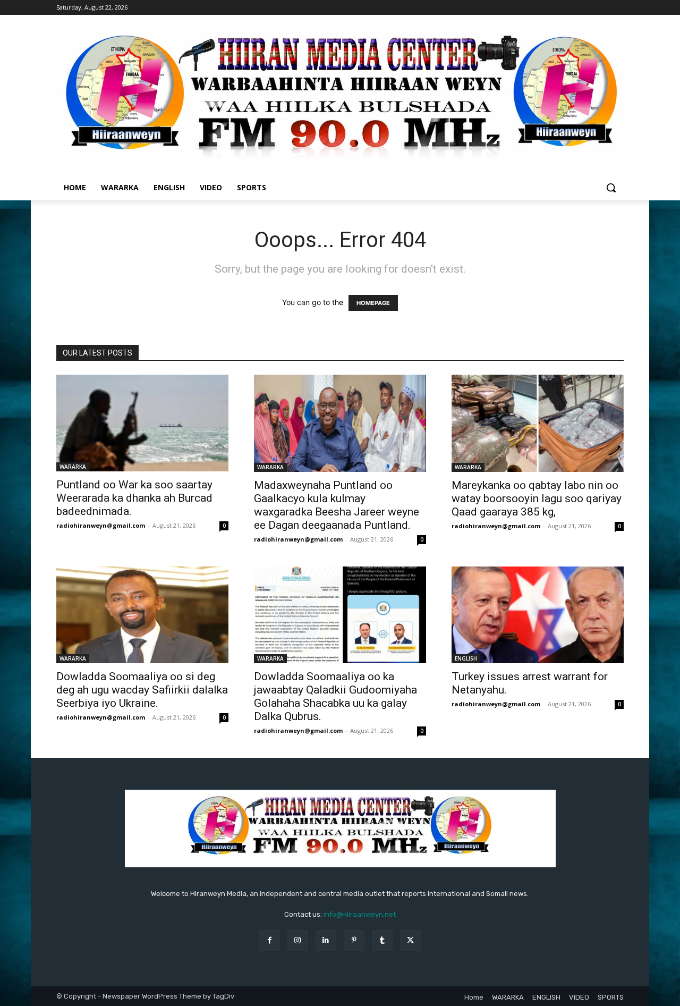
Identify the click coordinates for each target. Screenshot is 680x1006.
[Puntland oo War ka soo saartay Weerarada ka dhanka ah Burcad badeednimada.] (142, 423)
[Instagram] (297, 940)
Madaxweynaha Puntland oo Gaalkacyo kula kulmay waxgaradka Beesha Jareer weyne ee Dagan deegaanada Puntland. (336, 505)
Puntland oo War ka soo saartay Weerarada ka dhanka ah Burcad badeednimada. (134, 498)
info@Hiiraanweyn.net (360, 914)
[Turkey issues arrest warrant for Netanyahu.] (538, 615)
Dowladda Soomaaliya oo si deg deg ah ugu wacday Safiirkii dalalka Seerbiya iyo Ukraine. (142, 689)
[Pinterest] (354, 940)
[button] (611, 187)
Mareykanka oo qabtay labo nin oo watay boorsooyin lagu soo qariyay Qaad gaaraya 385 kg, (537, 498)
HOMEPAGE (373, 303)
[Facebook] (269, 940)
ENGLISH (466, 658)
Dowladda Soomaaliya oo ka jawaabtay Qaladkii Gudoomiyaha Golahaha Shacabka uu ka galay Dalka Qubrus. (335, 696)
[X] (410, 940)
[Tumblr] (382, 940)
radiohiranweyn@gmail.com (100, 525)
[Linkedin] (326, 940)
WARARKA (73, 466)
